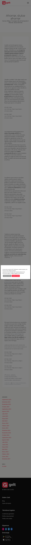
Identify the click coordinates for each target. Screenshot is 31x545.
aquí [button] (16, 273)
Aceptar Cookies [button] (16, 275)
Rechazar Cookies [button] (7, 275)
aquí (8, 273)
